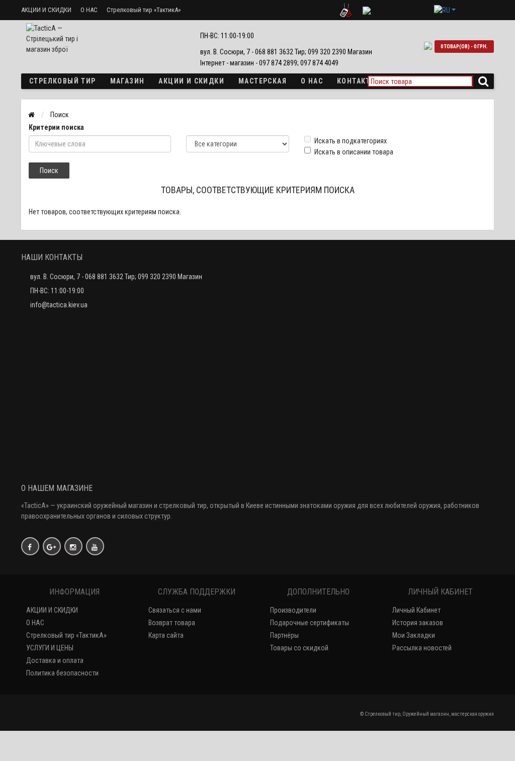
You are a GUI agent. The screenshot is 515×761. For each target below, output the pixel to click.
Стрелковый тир (62, 81)
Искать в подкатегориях (350, 141)
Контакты (357, 81)
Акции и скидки (191, 81)
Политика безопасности (62, 673)
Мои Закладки (413, 635)
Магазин (127, 81)
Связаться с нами (174, 610)
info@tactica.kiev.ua (59, 305)
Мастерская (262, 81)
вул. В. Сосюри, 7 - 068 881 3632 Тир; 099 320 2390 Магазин (116, 277)
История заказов (417, 623)
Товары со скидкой (299, 648)
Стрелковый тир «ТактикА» (144, 10)
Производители (293, 610)
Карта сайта (166, 635)
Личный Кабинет (416, 610)
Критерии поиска (56, 127)
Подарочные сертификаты (309, 623)
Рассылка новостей (422, 648)
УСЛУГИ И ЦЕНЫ (49, 648)
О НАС (89, 10)
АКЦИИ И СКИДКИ (46, 10)
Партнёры (284, 635)
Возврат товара (171, 623)
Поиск (59, 115)
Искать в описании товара (353, 152)
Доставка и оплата (54, 660)
